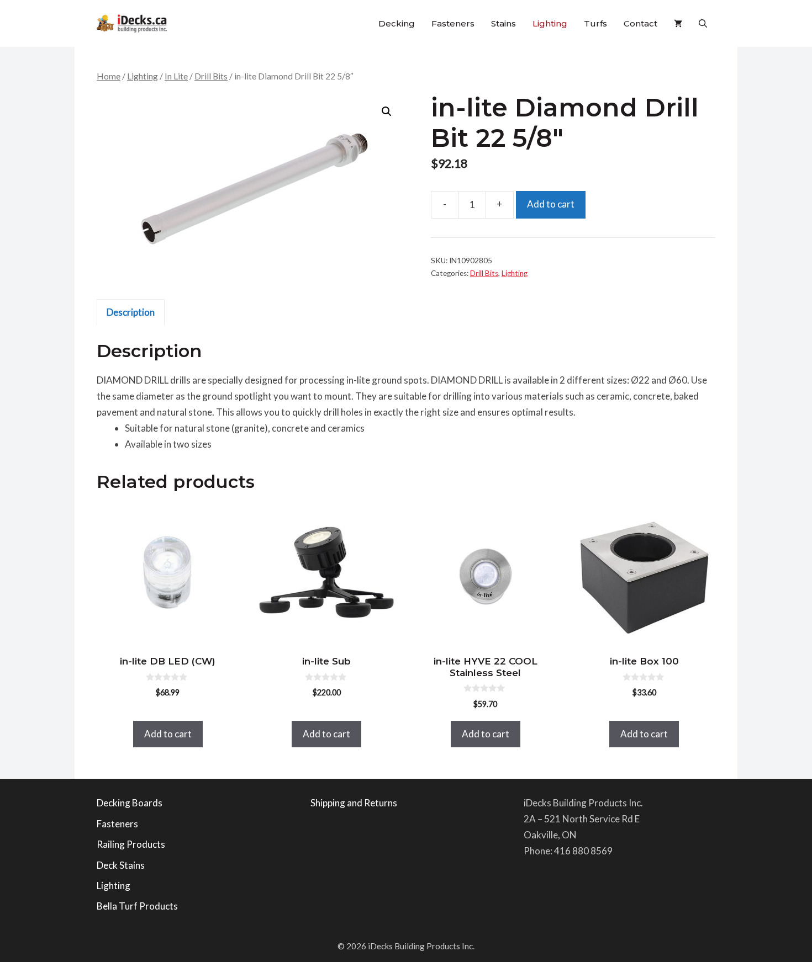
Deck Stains (121, 865)
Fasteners (452, 23)
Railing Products (131, 844)
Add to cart (550, 204)
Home (108, 76)
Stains (503, 23)
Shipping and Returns (353, 803)
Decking (396, 23)
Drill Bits (211, 76)
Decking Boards (129, 803)
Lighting (549, 23)
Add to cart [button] (168, 734)
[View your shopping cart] (678, 23)
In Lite (176, 76)
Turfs (595, 23)
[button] (702, 23)
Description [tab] (131, 312)
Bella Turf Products (137, 906)
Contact (640, 23)
